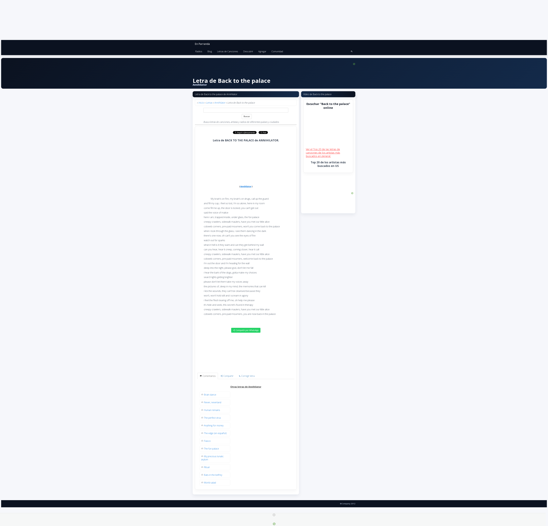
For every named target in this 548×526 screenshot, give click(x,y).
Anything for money (213, 425)
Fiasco (207, 440)
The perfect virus (212, 417)
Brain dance (210, 394)
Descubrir (248, 51)
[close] (274, 515)
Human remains (212, 410)
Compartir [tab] (228, 376)
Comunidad (277, 51)
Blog (209, 51)
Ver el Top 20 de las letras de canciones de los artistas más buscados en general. (323, 152)
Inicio (201, 102)
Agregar (262, 51)
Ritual (206, 467)
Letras (209, 102)
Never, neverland (212, 402)
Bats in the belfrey (213, 474)
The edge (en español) (215, 433)
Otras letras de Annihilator (245, 386)
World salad (210, 482)
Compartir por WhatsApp (247, 330)
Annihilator (219, 102)
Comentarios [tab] (209, 376)
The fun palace (211, 448)
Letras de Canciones (227, 51)
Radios (198, 51)
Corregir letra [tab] (248, 376)
